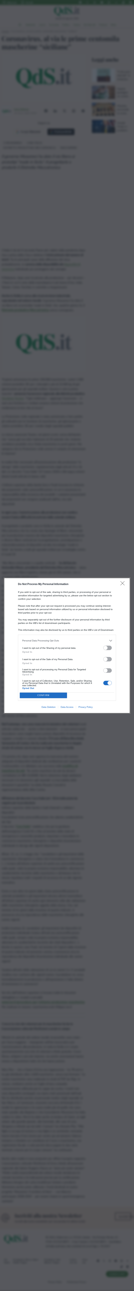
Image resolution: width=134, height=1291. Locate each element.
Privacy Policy (85, 707)
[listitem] (67, 640)
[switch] (107, 648)
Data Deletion (49, 707)
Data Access (67, 707)
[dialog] (67, 645)
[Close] (123, 584)
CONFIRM (43, 695)
